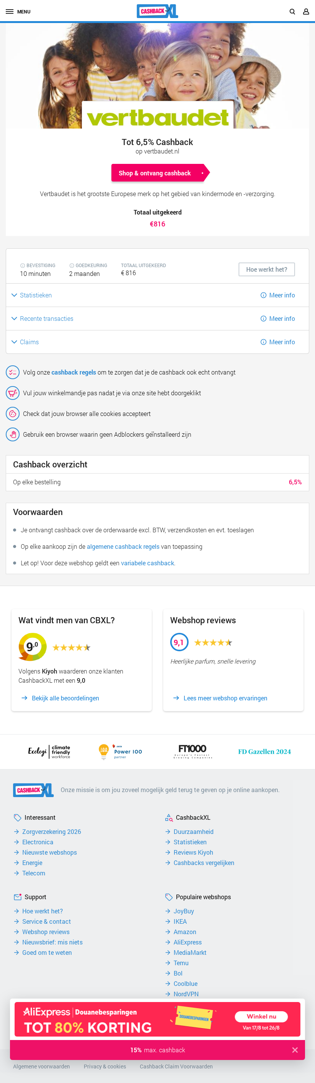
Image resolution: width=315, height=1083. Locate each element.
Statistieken (190, 842)
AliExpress (188, 942)
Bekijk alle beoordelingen (65, 698)
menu (23, 11)
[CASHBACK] (157, 11)
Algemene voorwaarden (41, 1066)
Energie (32, 862)
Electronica (37, 842)
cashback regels (73, 372)
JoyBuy (184, 911)
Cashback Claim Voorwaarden (176, 1066)
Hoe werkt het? (42, 911)
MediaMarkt (190, 952)
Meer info (282, 295)
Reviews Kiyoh (193, 852)
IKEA (180, 921)
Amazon (185, 931)
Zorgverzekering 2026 (51, 831)
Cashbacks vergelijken (204, 862)
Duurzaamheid (194, 831)
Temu (181, 962)
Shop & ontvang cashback (155, 173)
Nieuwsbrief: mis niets (52, 942)
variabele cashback (147, 563)
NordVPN (186, 994)
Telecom (33, 873)
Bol (178, 973)
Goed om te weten (47, 952)
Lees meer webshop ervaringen (225, 698)
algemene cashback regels (123, 546)
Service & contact (46, 921)
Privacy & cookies (105, 1066)
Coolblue (185, 983)
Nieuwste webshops (49, 852)
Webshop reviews (46, 931)
